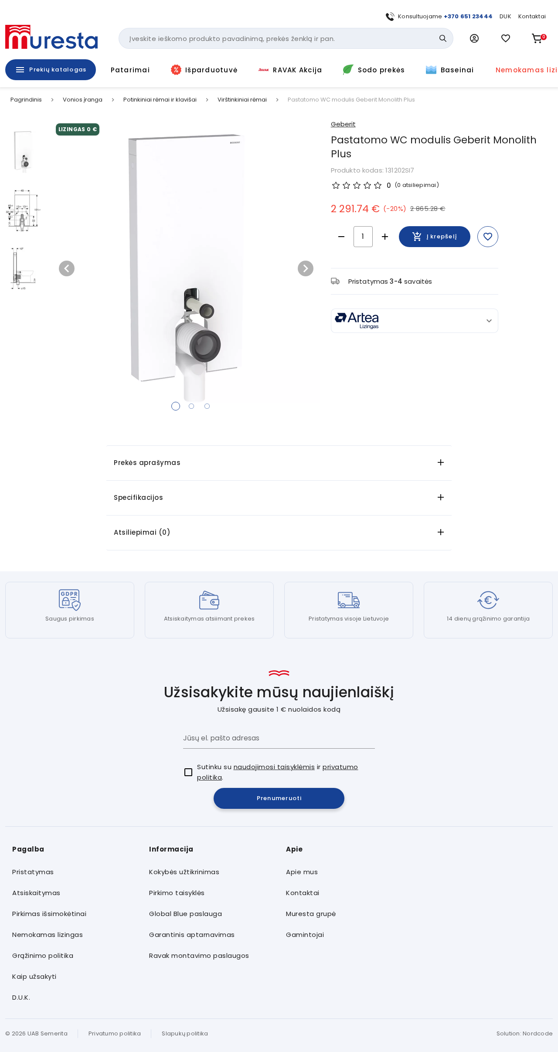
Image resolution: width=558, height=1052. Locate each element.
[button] (474, 38)
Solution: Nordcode (525, 1033)
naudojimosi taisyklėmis (274, 766)
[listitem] (73, 872)
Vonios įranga (82, 100)
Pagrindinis (26, 100)
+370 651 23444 (468, 16)
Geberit (343, 124)
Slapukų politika (185, 1033)
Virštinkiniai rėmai (242, 100)
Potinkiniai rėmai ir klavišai (160, 100)
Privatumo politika (114, 1033)
